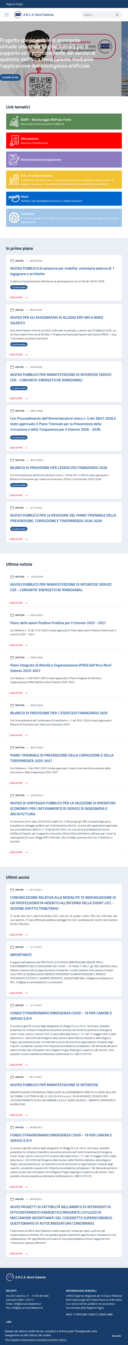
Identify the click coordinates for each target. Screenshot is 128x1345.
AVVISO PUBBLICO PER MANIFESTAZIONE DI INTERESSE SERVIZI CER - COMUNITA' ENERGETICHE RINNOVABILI (61, 377)
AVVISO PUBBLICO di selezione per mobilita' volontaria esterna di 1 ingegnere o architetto (62, 271)
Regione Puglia (8, 4)
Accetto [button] (116, 1336)
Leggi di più (16, 297)
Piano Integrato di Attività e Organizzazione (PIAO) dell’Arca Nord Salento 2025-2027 (60, 667)
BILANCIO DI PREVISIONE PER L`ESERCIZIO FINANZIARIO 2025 (59, 713)
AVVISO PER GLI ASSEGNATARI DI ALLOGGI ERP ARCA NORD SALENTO (56, 320)
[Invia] (117, 14)
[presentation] (7, 59)
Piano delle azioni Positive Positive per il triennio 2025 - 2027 (58, 623)
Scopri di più (22, 65)
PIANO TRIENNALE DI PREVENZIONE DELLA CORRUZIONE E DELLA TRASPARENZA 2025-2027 (62, 758)
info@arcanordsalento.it (27, 1304)
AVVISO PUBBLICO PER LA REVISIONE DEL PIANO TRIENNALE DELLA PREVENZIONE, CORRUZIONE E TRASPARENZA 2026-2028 (63, 518)
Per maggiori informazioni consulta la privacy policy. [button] (35, 1339)
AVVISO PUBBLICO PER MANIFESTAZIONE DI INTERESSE (54, 1085)
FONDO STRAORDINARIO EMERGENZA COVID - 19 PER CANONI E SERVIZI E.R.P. (61, 1015)
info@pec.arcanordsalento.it (27, 1308)
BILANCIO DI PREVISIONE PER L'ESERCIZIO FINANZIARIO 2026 (58, 467)
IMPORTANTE (21, 955)
